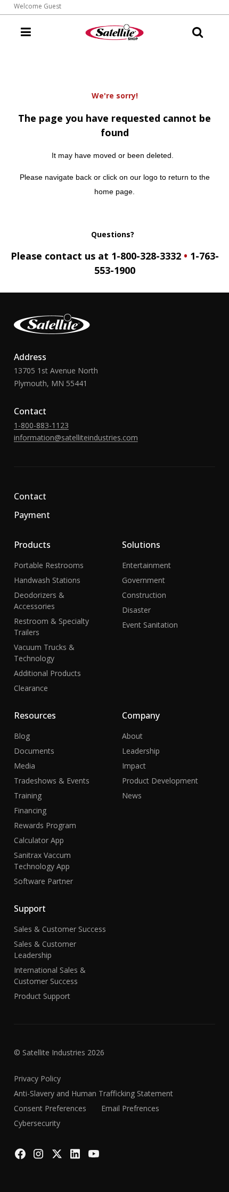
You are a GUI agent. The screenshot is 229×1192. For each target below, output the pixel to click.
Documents (34, 751)
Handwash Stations (47, 580)
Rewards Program (45, 825)
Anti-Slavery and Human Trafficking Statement (93, 1093)
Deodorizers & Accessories (39, 600)
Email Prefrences (130, 1108)
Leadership (141, 751)
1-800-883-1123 (41, 425)
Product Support (42, 996)
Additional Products (47, 673)
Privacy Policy (37, 1078)
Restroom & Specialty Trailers (51, 626)
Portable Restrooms (49, 565)
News (132, 795)
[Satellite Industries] (114, 32)
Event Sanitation (150, 625)
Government (143, 580)
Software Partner (43, 881)
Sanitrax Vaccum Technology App (42, 860)
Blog (22, 736)
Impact (134, 766)
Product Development (160, 781)
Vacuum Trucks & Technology (44, 652)
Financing (30, 810)
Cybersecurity (37, 1123)
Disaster (136, 610)
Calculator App (39, 840)
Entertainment (146, 565)
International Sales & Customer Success (50, 975)
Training (28, 795)
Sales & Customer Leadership (45, 949)
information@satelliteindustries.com (76, 437)
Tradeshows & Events (51, 781)
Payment (32, 515)
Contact (30, 496)
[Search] (197, 31)
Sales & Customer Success (60, 929)
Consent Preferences (50, 1108)
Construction (144, 595)
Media (24, 766)
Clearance (31, 688)
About (132, 736)
